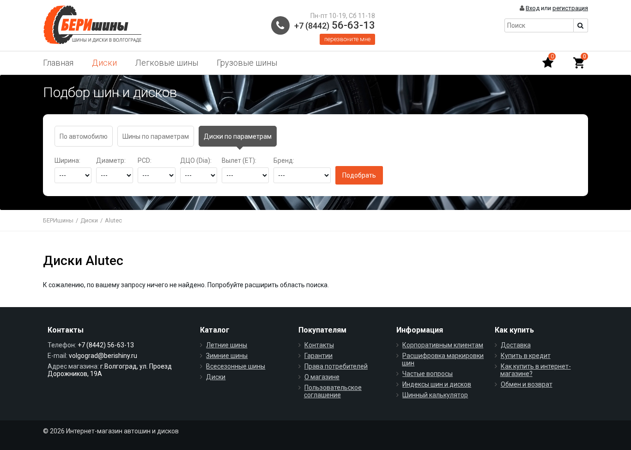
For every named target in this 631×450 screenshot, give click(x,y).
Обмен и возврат (526, 384)
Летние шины (226, 345)
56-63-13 (334, 25)
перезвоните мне (347, 39)
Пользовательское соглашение (333, 391)
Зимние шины (227, 355)
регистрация (570, 8)
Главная (58, 63)
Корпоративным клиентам (442, 345)
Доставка (516, 345)
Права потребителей (336, 366)
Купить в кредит (526, 355)
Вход (533, 8)
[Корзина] (579, 62)
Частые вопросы (427, 373)
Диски (104, 63)
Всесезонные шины (235, 366)
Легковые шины (166, 63)
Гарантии (318, 355)
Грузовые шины (247, 63)
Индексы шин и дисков (436, 384)
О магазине (322, 377)
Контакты (319, 345)
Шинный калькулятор (435, 395)
